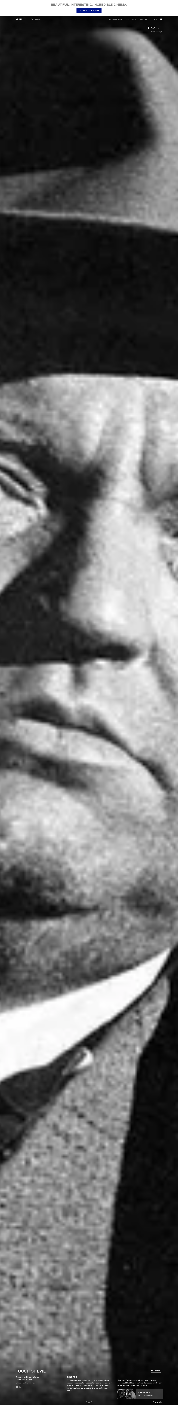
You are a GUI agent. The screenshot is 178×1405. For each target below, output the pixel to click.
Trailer (157, 1370)
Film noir (31, 1383)
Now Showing (116, 20)
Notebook (131, 20)
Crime (18, 1383)
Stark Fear (144, 1392)
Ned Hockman (145, 1395)
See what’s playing (89, 10)
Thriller (24, 1383)
